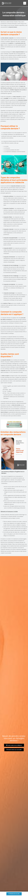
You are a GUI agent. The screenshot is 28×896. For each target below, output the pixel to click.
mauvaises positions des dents (12, 149)
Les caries (6, 146)
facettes (23, 151)
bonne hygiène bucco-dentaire (8, 479)
